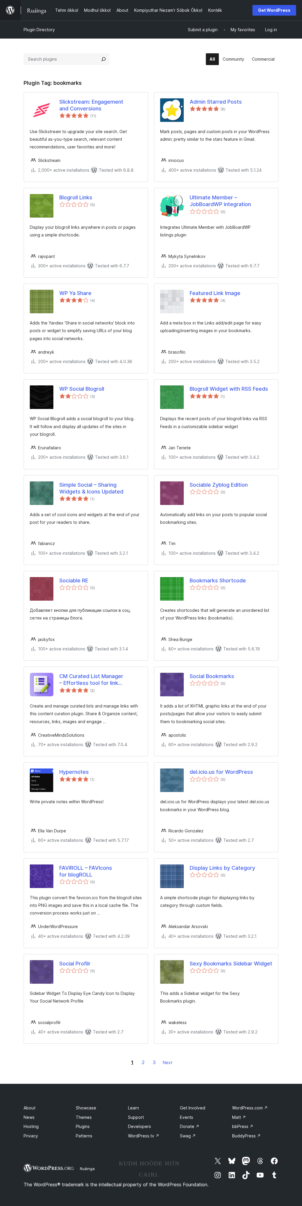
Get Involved (192, 1107)
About (29, 1107)
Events (186, 1117)
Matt (239, 1117)
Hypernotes (74, 772)
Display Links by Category (222, 868)
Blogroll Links (75, 197)
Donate (189, 1126)
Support (136, 1117)
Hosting (31, 1126)
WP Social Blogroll (81, 389)
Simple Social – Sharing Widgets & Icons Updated (91, 488)
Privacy (31, 1135)
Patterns (84, 1135)
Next (167, 1062)
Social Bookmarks (212, 676)
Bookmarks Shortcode (218, 580)
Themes (84, 1117)
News (29, 1117)
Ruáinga (87, 1168)
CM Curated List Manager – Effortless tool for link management (91, 680)
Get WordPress (274, 10)
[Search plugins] (103, 59)
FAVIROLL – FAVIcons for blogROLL (85, 871)
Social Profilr (75, 963)
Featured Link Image (215, 293)
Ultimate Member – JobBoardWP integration (220, 200)
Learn (133, 1107)
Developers (139, 1126)
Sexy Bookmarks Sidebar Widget (231, 963)
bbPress (242, 1126)
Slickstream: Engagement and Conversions (91, 105)
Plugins (83, 1126)
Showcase (86, 1107)
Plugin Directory (39, 29)
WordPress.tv (143, 1135)
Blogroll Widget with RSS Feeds (229, 389)
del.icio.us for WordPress (221, 772)
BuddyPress (246, 1135)
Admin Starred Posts (216, 102)
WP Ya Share (75, 293)
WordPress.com (250, 1107)
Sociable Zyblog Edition (219, 485)
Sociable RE (73, 580)
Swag (188, 1135)
